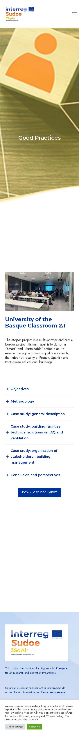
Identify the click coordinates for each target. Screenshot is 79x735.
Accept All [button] (34, 726)
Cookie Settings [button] (15, 726)
